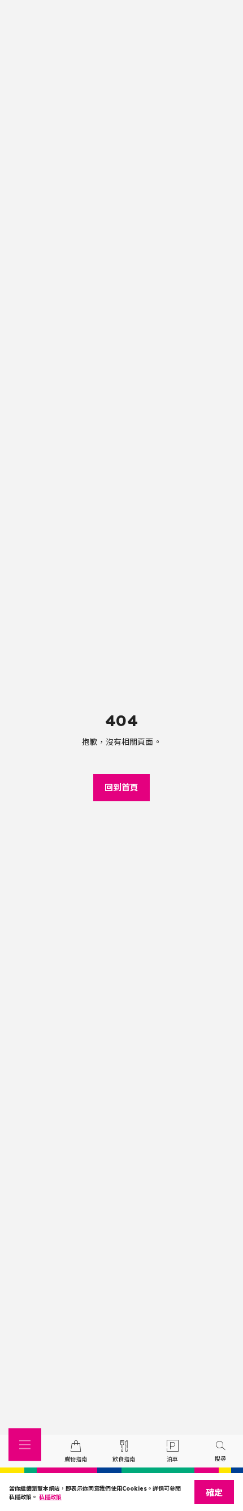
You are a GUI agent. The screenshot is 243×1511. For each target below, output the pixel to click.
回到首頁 (121, 787)
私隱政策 (50, 1497)
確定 (214, 1492)
